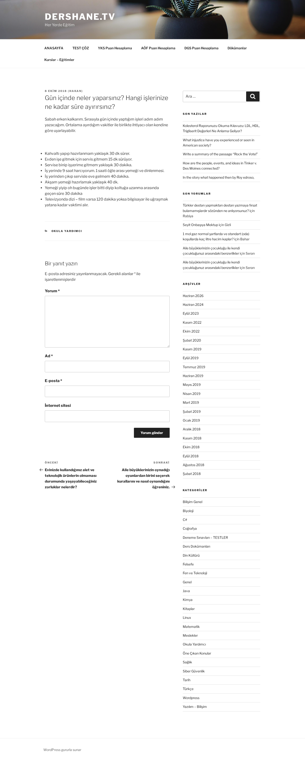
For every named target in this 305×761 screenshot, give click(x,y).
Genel (187, 582)
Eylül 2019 (190, 358)
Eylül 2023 (191, 313)
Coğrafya (190, 528)
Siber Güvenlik (194, 671)
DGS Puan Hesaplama (201, 48)
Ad (49, 356)
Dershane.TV (80, 16)
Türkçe (188, 689)
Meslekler (190, 635)
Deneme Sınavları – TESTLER (205, 537)
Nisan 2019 (191, 394)
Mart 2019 (191, 402)
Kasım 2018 (192, 438)
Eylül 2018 (190, 456)
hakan (75, 91)
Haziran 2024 (193, 304)
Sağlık (187, 662)
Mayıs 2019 (192, 385)
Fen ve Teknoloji (195, 573)
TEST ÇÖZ (80, 48)
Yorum (52, 291)
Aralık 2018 (191, 429)
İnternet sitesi (58, 405)
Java (186, 591)
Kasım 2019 (192, 349)
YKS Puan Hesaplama (115, 48)
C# (185, 520)
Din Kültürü (191, 555)
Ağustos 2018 (193, 465)
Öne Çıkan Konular (197, 653)
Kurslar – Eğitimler (59, 60)
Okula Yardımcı (66, 231)
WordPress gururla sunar (62, 750)
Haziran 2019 (193, 376)
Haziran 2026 (193, 296)
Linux (187, 617)
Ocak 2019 (191, 420)
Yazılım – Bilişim (195, 707)
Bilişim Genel (192, 502)
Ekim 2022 (191, 331)
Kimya (188, 600)
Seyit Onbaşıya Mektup (200, 225)
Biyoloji (188, 511)
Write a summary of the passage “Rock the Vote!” (220, 154)
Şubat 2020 (192, 340)
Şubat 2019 (192, 411)
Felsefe (188, 564)
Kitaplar (189, 609)
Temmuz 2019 (194, 367)
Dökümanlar (237, 48)
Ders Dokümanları (196, 546)
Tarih (186, 680)
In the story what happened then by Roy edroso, (218, 177)
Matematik (191, 627)
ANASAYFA (53, 48)
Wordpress (191, 698)
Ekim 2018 (191, 447)
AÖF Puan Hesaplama (158, 48)
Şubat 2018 (192, 474)
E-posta (53, 380)
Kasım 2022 (192, 322)
